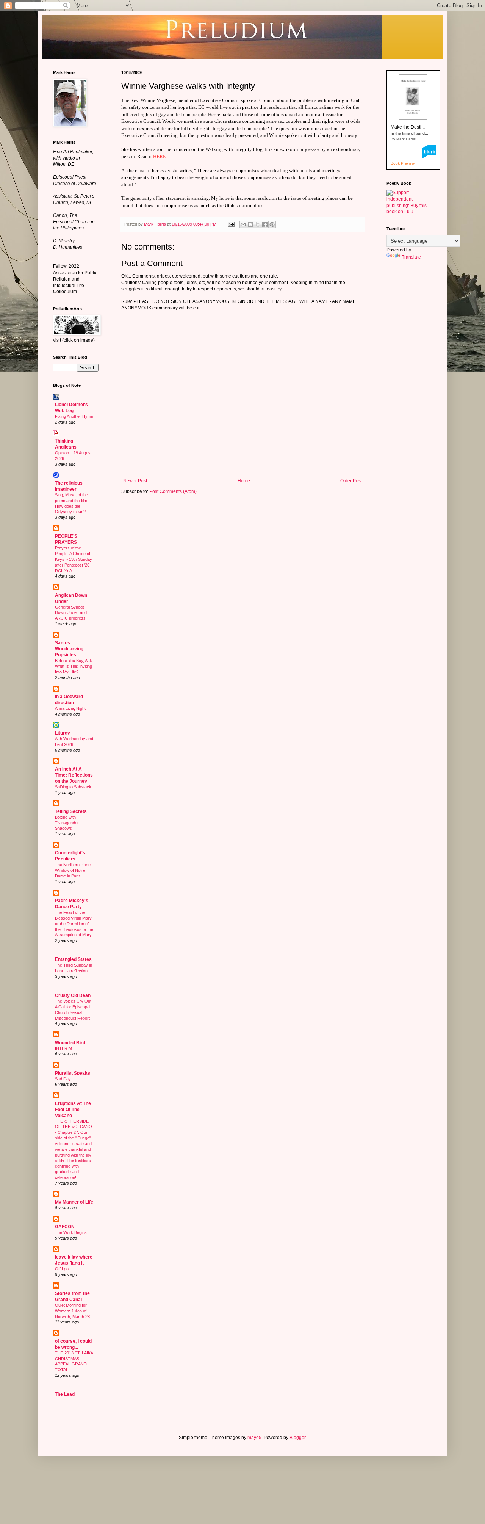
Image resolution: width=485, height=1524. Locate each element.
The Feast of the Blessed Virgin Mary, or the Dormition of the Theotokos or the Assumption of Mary (74, 923)
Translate (411, 257)
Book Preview (403, 163)
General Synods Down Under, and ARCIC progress (71, 613)
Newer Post (135, 480)
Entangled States (73, 959)
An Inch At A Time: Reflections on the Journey (74, 775)
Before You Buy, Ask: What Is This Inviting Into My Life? (74, 666)
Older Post (351, 480)
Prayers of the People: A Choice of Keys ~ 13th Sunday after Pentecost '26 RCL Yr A (73, 559)
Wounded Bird (70, 1042)
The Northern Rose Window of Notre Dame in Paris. (73, 870)
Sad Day (63, 1079)
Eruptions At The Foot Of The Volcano (73, 1109)
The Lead (65, 1394)
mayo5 (254, 1437)
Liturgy (62, 733)
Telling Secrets (71, 811)
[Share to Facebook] (265, 224)
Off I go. (62, 1269)
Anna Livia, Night (70, 708)
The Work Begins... (72, 1232)
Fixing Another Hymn (74, 416)
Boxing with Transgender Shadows (67, 823)
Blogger (297, 1437)
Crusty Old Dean (73, 995)
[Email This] (243, 224)
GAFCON (65, 1226)
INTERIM (63, 1048)
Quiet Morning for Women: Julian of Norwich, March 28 (72, 1311)
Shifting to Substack (73, 787)
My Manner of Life (74, 1202)
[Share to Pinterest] (272, 224)
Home (244, 480)
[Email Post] (231, 224)
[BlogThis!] (250, 224)
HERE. (160, 156)
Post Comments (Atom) (173, 491)
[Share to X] (257, 224)
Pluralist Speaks (72, 1073)
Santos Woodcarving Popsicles (69, 649)
